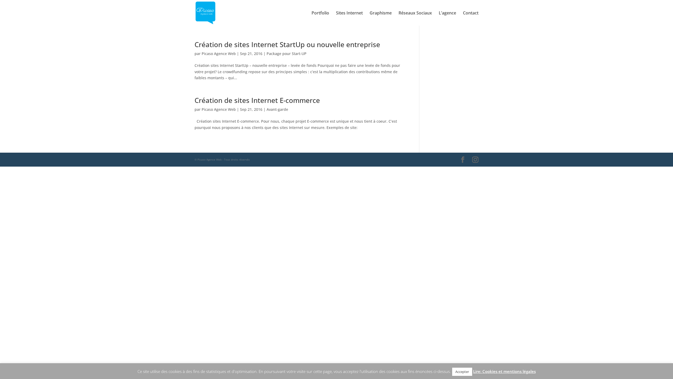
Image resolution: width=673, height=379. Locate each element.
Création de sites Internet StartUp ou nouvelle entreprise (287, 44)
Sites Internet (349, 13)
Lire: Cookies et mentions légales (504, 371)
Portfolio (320, 13)
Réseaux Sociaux (415, 13)
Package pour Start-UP (287, 53)
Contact (470, 13)
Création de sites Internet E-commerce (257, 100)
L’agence (447, 13)
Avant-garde (277, 109)
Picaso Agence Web (219, 53)
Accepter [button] (462, 371)
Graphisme (381, 13)
